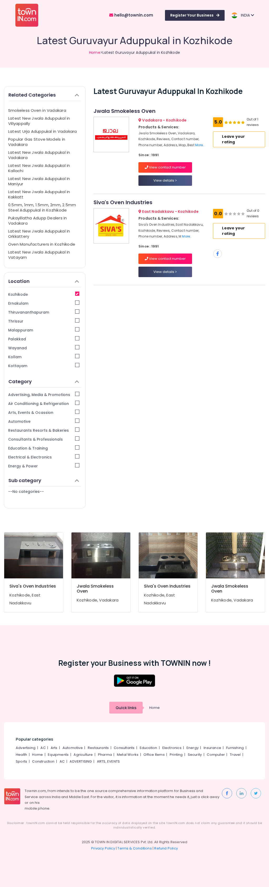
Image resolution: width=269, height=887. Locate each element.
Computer (216, 754)
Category (20, 381)
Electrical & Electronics (30, 457)
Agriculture (83, 754)
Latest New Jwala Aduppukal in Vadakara (39, 155)
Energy (193, 747)
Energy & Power (23, 466)
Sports (21, 761)
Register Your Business (192, 15)
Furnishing (235, 747)
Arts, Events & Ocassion (30, 412)
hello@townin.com (133, 15)
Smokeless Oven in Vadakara (37, 110)
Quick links (126, 707)
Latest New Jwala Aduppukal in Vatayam (39, 254)
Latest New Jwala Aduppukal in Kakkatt (39, 194)
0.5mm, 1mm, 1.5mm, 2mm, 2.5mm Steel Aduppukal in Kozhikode (42, 207)
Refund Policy (166, 848)
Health (21, 754)
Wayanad (17, 348)
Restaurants (98, 747)
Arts (54, 747)
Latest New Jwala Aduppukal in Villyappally (39, 120)
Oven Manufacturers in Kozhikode (41, 244)
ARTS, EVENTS (108, 761)
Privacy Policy (103, 848)
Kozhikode (18, 294)
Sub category (24, 480)
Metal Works (127, 754)
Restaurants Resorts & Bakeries (38, 430)
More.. (200, 145)
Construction (43, 761)
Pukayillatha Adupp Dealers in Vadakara (37, 220)
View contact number (167, 167)
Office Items (153, 754)
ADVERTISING (81, 761)
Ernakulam (18, 303)
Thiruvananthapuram (28, 312)
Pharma (105, 754)
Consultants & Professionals (35, 439)
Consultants (124, 747)
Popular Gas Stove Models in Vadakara (36, 141)
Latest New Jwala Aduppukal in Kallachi (39, 168)
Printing (176, 754)
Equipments (58, 754)
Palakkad (17, 339)
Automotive (19, 421)
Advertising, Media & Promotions (39, 394)
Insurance (212, 747)
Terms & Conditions (134, 848)
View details (164, 180)
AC (42, 747)
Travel (235, 754)
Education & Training (28, 448)
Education (148, 747)
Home (94, 52)
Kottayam (17, 365)
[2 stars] (243, 213)
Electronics (172, 747)
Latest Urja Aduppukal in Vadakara (42, 131)
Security (195, 754)
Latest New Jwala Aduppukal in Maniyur (39, 181)
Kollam (15, 357)
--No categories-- (26, 491)
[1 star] (243, 122)
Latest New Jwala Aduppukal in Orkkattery (39, 233)
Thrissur (15, 321)
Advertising (25, 747)
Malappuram (20, 330)
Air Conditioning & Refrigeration (38, 403)
